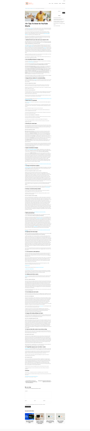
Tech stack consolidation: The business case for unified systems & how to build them (59, 21)
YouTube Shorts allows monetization (32, 149)
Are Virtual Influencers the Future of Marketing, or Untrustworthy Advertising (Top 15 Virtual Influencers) (31, 381)
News (52, 3)
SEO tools (26, 45)
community (35, 79)
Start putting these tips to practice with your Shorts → (31, 376)
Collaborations (26, 275)
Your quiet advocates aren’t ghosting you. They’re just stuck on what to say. (59, 19)
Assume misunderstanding (57, 25)
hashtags (45, 47)
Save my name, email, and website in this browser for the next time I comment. (35, 404)
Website (44, 400)
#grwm (40, 267)
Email (35, 400)
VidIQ (32, 45)
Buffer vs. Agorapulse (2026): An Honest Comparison (60, 422)
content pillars (35, 226)
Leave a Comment (31, 377)
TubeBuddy (29, 45)
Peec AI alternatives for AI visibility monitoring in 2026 (59, 24)
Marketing (63, 3)
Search (59, 11)
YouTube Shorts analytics (28, 167)
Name (26, 400)
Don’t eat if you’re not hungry (57, 17)
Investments (56, 3)
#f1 (38, 267)
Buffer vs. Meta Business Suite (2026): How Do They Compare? (50, 422)
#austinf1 (42, 267)
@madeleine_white (27, 265)
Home (50, 3)
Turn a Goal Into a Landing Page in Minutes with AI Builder (29, 422)
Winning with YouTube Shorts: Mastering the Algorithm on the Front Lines (44, 381)
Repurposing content (27, 348)
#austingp (37, 267)
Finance (60, 3)
